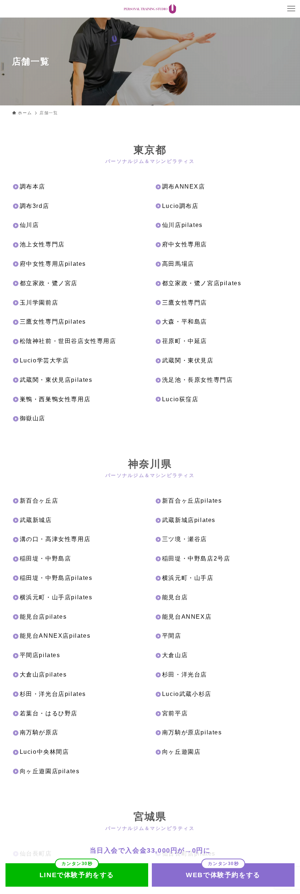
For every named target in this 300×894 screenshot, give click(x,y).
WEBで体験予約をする (223, 875)
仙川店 (29, 225)
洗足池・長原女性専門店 (197, 380)
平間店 (171, 636)
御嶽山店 (32, 418)
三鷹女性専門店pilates (53, 322)
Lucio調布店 (180, 206)
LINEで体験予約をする (77, 875)
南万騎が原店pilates (192, 732)
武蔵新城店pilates (188, 520)
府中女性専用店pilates (53, 264)
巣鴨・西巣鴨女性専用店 (55, 399)
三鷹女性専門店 (184, 302)
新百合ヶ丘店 (39, 501)
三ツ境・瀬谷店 (184, 539)
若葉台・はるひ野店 (49, 713)
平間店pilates (40, 655)
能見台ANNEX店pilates (55, 636)
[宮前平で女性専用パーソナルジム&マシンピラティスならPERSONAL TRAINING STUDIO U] (150, 9)
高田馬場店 (178, 264)
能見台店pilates (43, 617)
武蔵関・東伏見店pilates (56, 380)
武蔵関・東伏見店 (188, 360)
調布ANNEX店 (183, 186)
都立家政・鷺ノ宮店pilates (201, 283)
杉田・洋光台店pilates (53, 694)
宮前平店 (175, 713)
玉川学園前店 (39, 302)
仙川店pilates (182, 225)
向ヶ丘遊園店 (181, 752)
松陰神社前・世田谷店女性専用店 (68, 341)
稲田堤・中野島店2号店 (196, 558)
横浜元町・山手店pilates (56, 597)
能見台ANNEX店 (186, 617)
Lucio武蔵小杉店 (186, 694)
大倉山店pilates (43, 674)
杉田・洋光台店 (184, 674)
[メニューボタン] (291, 9)
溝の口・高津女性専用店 (55, 539)
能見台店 (175, 597)
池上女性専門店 (42, 244)
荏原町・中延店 (184, 341)
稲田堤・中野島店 (45, 558)
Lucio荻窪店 (180, 399)
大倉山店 (175, 655)
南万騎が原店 (39, 732)
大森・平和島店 (184, 322)
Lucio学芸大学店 (44, 360)
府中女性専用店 (184, 244)
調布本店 (32, 186)
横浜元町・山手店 (188, 578)
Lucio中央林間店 (44, 752)
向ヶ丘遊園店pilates (50, 771)
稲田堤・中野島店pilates (56, 578)
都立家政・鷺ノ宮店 (49, 283)
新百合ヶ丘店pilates (192, 501)
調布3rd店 (34, 206)
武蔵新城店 (36, 520)
